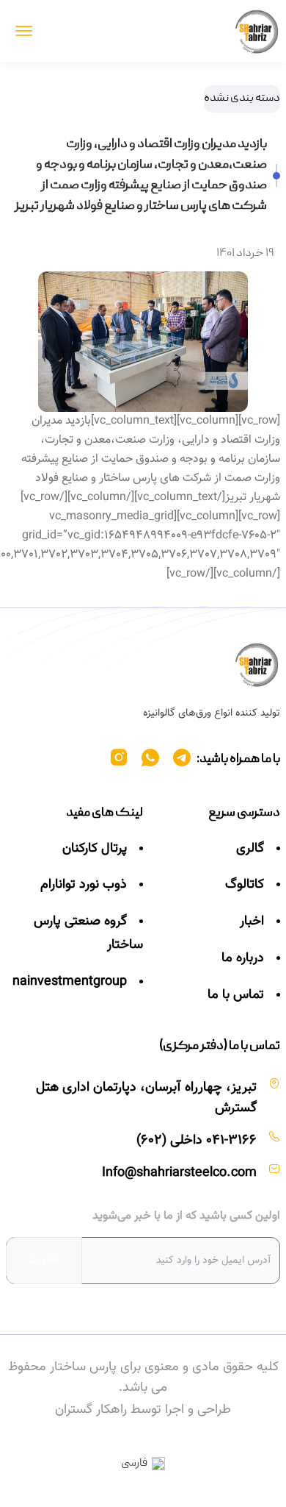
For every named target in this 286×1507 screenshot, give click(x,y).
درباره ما (242, 958)
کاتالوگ (244, 884)
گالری (250, 848)
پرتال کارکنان (94, 848)
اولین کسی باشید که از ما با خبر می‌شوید (186, 1216)
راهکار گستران (91, 1410)
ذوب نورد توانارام (83, 884)
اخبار (252, 921)
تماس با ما (236, 995)
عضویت (44, 1261)
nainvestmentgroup (69, 982)
